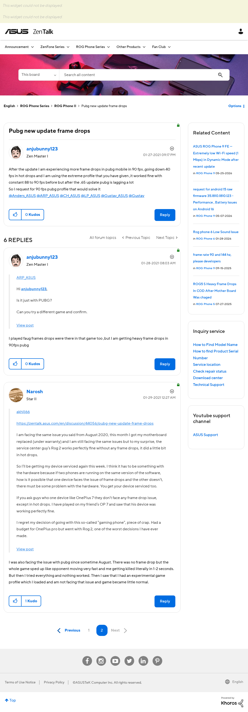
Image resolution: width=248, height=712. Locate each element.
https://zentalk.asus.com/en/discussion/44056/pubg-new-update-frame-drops (85, 423)
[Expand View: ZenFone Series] (68, 46)
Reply (165, 214)
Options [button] (234, 106)
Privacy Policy (54, 682)
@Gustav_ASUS (114, 195)
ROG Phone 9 (205, 173)
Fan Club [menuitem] (159, 47)
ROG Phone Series (34, 106)
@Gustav (136, 195)
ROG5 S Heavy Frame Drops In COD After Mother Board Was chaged (214, 291)
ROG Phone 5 (205, 304)
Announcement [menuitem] (17, 47)
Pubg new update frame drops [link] (104, 106)
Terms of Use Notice (20, 682)
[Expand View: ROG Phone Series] (108, 46)
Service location (206, 364)
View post (25, 325)
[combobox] (144, 75)
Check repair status (209, 371)
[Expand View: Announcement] (32, 46)
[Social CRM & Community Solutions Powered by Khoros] (232, 701)
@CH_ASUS (70, 195)
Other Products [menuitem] (128, 47)
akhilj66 (23, 411)
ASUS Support (205, 434)
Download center (208, 378)
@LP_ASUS (90, 195)
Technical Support (208, 384)
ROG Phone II (65, 106)
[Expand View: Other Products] (144, 46)
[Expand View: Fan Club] (169, 46)
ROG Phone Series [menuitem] (90, 47)
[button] (15, 215)
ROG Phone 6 (205, 239)
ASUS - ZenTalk (29, 31)
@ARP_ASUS (48, 195)
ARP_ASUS (26, 277)
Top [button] (12, 700)
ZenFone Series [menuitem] (52, 47)
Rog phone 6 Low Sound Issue (216, 232)
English (9, 106)
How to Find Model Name (215, 344)
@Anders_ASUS (22, 195)
